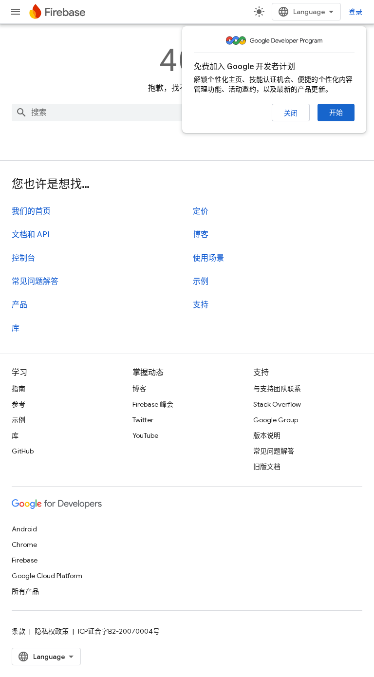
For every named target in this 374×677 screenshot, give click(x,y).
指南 (18, 388)
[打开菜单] (15, 11)
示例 (200, 281)
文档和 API (30, 235)
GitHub (23, 451)
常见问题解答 (35, 281)
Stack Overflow (277, 404)
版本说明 (266, 435)
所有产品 (25, 591)
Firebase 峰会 (152, 404)
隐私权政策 (52, 631)
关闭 (291, 113)
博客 (200, 235)
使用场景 (208, 258)
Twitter (142, 419)
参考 (18, 404)
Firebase (24, 560)
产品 (19, 305)
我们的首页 (31, 211)
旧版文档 (266, 466)
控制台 (23, 258)
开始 (336, 112)
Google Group (275, 419)
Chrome (24, 544)
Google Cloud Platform (47, 575)
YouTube (145, 435)
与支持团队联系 (277, 388)
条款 (18, 631)
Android (24, 529)
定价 (200, 211)
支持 (200, 305)
